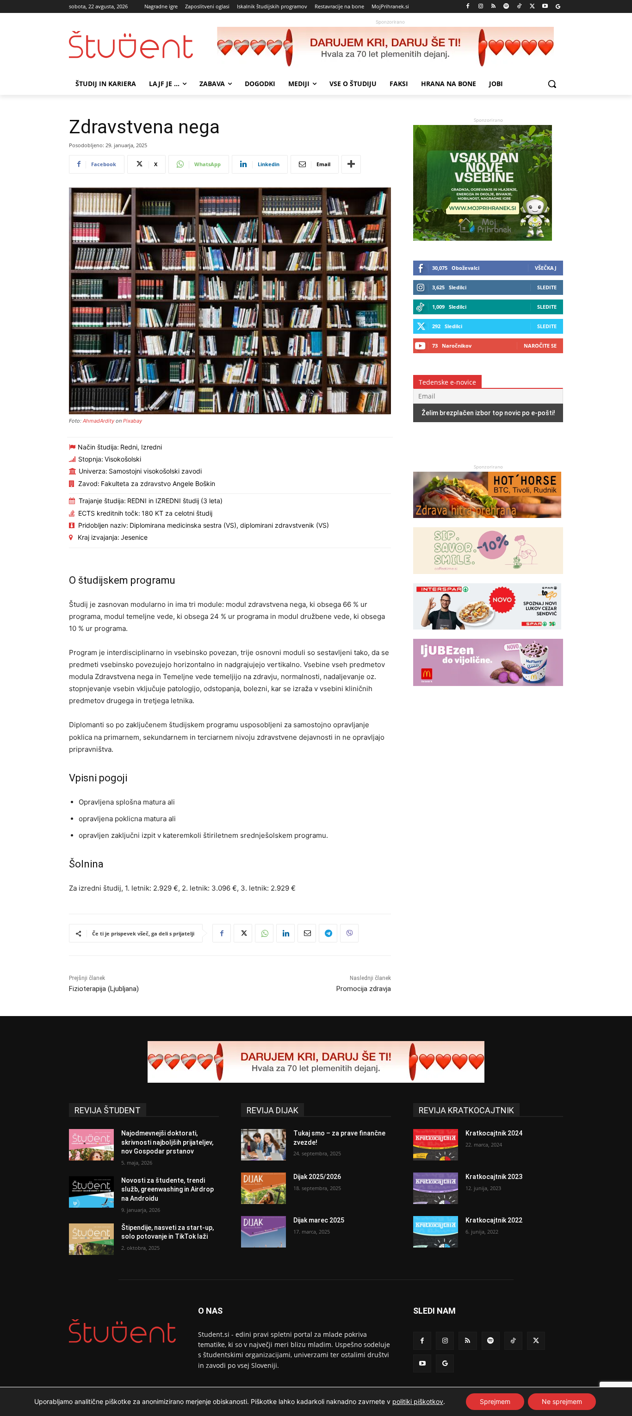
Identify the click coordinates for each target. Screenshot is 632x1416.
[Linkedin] (285, 933)
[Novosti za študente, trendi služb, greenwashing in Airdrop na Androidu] (91, 1192)
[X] (532, 6)
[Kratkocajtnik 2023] (435, 1188)
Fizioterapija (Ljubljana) (104, 989)
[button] (552, 84)
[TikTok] (519, 6)
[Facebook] (468, 6)
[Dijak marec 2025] (263, 1232)
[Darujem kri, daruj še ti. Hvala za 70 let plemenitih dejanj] (390, 48)
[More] (351, 164)
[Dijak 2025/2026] (263, 1188)
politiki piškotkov (417, 1401)
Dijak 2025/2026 (317, 1176)
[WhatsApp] (264, 933)
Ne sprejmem (562, 1401)
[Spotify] (506, 6)
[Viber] (349, 933)
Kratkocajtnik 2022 (493, 1220)
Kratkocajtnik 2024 (493, 1133)
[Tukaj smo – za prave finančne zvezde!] (263, 1144)
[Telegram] (328, 933)
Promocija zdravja (363, 989)
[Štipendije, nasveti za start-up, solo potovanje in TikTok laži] (91, 1239)
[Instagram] (480, 6)
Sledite (547, 287)
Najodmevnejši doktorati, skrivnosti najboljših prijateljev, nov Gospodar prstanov (167, 1142)
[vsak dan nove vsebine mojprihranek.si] (482, 238)
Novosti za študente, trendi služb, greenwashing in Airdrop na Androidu (167, 1189)
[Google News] (557, 6)
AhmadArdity (98, 421)
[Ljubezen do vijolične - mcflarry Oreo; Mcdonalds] (488, 690)
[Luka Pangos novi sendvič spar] (487, 634)
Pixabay (132, 421)
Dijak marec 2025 (318, 1220)
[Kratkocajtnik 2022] (435, 1232)
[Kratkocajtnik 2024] (435, 1144)
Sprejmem (495, 1401)
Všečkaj (546, 267)
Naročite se (540, 345)
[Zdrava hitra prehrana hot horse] (487, 522)
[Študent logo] (143, 44)
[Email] (306, 933)
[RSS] (493, 6)
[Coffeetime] (488, 578)
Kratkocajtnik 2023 (493, 1176)
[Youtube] (544, 6)
